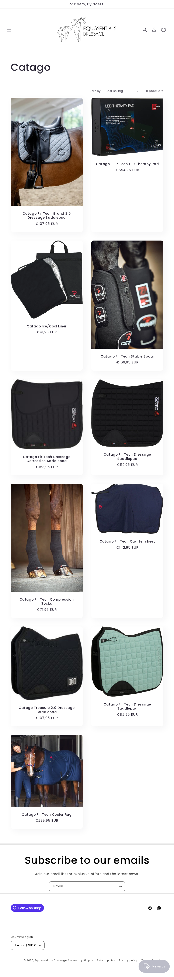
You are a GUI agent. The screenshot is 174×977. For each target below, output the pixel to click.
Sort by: (95, 91)
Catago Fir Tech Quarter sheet (127, 541)
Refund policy (106, 960)
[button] (9, 29)
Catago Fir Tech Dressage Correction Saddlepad (46, 459)
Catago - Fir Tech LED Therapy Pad (127, 164)
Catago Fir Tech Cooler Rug (47, 815)
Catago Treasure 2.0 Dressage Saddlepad (46, 710)
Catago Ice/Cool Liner (47, 326)
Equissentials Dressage (51, 960)
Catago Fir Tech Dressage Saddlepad (127, 456)
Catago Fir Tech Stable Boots (127, 356)
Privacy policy (128, 960)
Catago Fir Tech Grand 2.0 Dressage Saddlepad (46, 216)
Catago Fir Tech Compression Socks (47, 601)
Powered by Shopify (80, 960)
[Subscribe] (120, 886)
